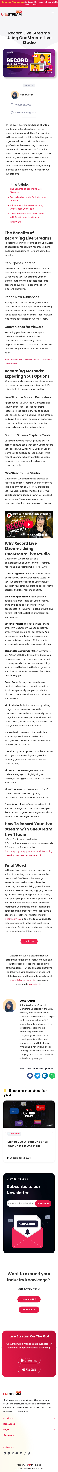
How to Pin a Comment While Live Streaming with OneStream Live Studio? (29, 1146)
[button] (30, 1076)
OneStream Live (13, 919)
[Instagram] (12, 1453)
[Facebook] (4, 1453)
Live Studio (29, 85)
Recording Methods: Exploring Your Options (28, 199)
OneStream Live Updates (39, 1068)
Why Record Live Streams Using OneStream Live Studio (26, 207)
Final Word (15, 222)
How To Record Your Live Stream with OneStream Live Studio (27, 215)
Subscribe (43, 1203)
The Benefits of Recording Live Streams (26, 190)
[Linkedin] (20, 1453)
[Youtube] (16, 1453)
